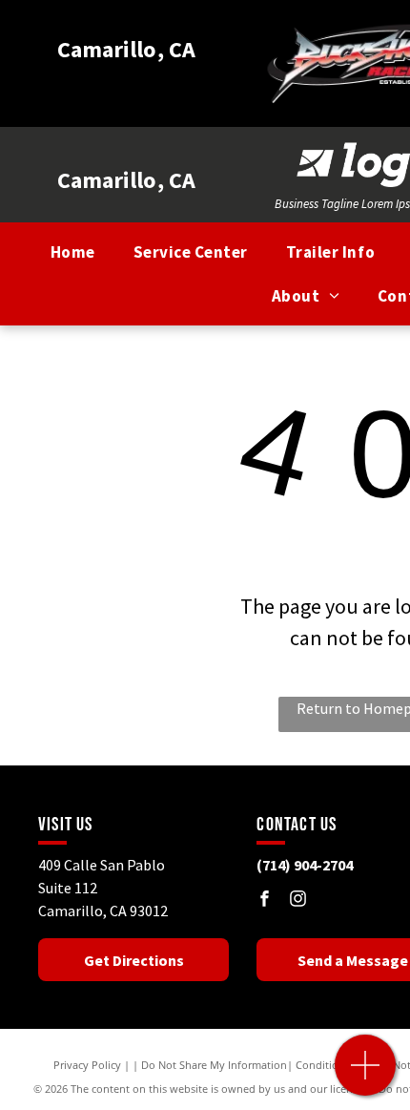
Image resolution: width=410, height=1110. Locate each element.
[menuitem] (72, 253)
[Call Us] (365, 1075)
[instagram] (297, 900)
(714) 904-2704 (304, 864)
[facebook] (264, 900)
